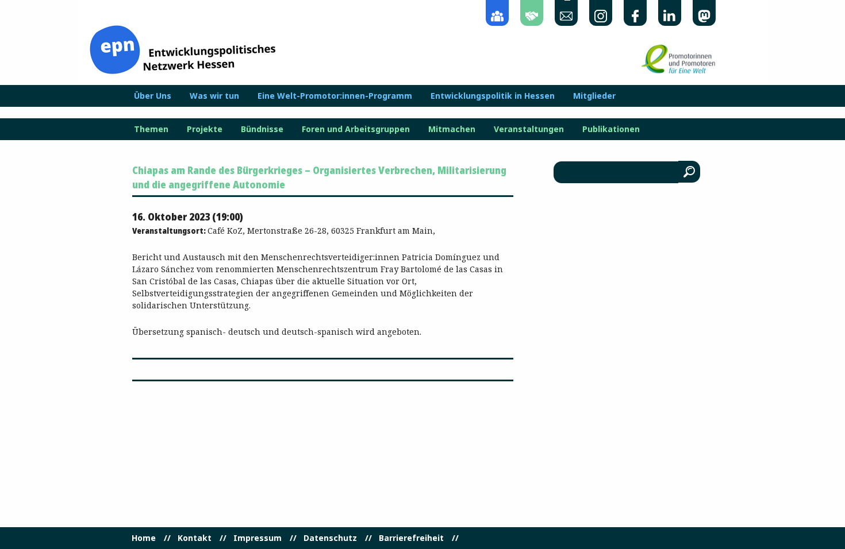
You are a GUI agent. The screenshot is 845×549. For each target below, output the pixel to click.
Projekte (204, 129)
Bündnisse (262, 129)
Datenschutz (330, 538)
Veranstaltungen (529, 129)
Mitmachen (451, 129)
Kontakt (195, 538)
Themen (151, 129)
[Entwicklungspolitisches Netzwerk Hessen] (182, 48)
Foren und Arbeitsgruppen (356, 129)
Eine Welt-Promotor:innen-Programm (335, 96)
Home (144, 538)
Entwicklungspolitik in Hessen (493, 96)
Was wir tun (214, 96)
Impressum (257, 538)
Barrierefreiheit (411, 538)
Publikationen (611, 129)
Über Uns (152, 96)
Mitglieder (594, 96)
